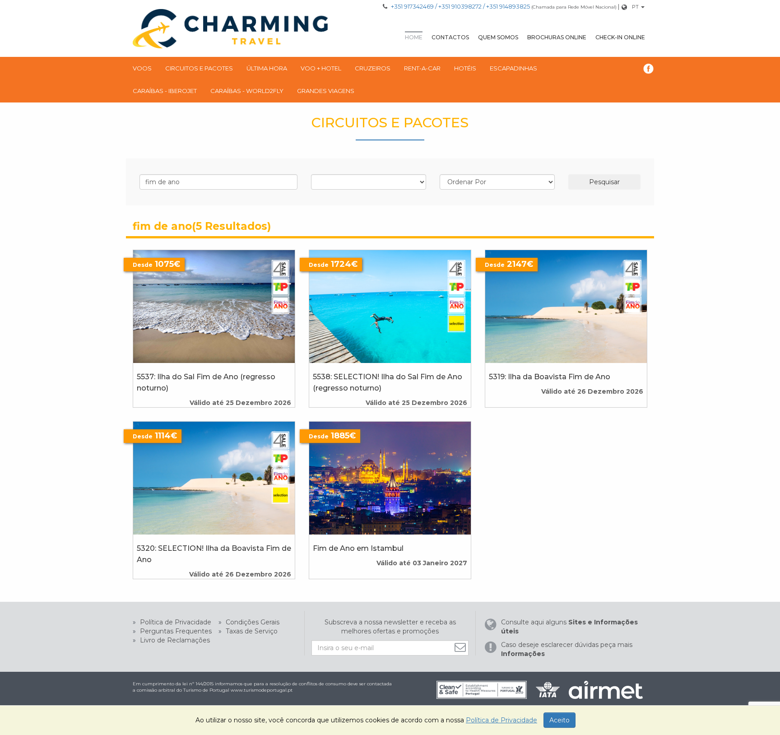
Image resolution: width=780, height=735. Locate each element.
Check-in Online (620, 37)
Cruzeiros (372, 68)
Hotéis (465, 68)
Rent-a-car (422, 68)
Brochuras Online (556, 37)
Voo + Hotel (321, 68)
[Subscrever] (461, 647)
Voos (142, 68)
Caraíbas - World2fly (246, 90)
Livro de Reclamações (174, 640)
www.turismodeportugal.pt (261, 690)
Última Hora (266, 68)
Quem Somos (498, 37)
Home (413, 37)
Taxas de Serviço (251, 631)
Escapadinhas (513, 68)
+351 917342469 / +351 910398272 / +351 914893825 (460, 6)
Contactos (450, 37)
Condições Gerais (251, 622)
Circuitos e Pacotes (199, 68)
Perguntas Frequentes (175, 631)
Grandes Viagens (325, 90)
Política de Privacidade (174, 622)
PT (635, 7)
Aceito (559, 720)
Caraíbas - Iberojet (165, 90)
